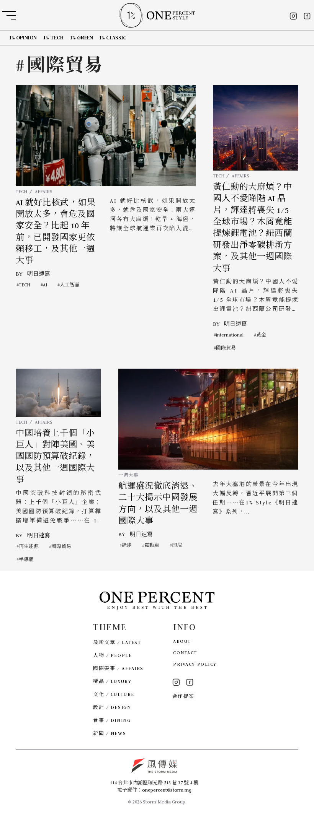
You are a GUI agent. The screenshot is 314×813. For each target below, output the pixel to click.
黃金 (261, 335)
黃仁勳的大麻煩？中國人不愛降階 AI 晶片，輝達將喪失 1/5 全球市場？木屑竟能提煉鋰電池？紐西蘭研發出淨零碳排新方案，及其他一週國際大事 (252, 227)
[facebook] (307, 16)
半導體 (26, 559)
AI (45, 285)
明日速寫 (38, 273)
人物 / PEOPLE (112, 655)
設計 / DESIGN (112, 707)
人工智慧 (70, 285)
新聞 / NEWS (109, 733)
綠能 (127, 545)
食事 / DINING (112, 720)
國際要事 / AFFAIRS (118, 668)
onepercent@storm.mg (166, 790)
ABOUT (182, 641)
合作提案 (183, 696)
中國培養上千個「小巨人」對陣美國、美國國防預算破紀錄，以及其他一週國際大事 (55, 456)
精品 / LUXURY (112, 681)
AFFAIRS (43, 191)
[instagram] (293, 16)
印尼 (177, 545)
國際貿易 (226, 348)
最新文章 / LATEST (117, 642)
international (230, 335)
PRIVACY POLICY (195, 664)
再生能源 (29, 546)
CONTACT (185, 652)
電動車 (151, 545)
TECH (21, 191)
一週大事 (128, 475)
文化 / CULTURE (113, 694)
